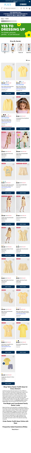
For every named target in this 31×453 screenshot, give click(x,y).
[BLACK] (3, 114)
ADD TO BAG (8, 93)
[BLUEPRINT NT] (18, 340)
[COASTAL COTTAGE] (5, 181)
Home (2, 18)
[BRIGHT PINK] (3, 245)
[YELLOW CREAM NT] (16, 340)
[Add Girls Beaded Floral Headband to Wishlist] (28, 97)
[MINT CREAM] (18, 245)
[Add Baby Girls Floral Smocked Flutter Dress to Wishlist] (13, 291)
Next (26, 389)
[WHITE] (5, 81)
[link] (21, 8)
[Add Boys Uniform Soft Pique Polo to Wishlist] (13, 64)
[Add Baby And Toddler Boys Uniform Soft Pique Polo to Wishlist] (28, 64)
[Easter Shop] (15, 30)
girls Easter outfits (19, 406)
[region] (15, 1)
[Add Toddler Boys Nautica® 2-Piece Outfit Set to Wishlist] (13, 356)
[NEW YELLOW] (2, 81)
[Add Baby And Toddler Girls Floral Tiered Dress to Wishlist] (13, 259)
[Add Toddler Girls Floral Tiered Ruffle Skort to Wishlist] (28, 259)
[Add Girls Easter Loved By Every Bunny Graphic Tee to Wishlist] (13, 324)
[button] (24, 8)
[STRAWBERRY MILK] (20, 307)
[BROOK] (3, 81)
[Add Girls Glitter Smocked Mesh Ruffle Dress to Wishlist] (28, 133)
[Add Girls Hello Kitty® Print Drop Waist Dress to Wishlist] (13, 133)
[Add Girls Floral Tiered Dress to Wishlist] (28, 197)
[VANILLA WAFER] (16, 114)
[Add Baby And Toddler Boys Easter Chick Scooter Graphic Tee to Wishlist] (13, 164)
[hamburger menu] (2, 8)
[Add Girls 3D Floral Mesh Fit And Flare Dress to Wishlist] (13, 228)
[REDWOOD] (5, 114)
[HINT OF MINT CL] (3, 181)
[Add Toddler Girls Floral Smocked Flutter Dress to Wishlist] (13, 197)
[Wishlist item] (24, 9)
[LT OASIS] (6, 81)
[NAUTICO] (20, 81)
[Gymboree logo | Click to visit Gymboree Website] (23, 4)
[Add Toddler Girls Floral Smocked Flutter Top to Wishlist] (28, 228)
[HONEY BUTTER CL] (2, 181)
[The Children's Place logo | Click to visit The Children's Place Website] (8, 4)
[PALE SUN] (2, 150)
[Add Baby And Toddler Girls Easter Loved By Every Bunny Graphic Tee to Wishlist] (28, 291)
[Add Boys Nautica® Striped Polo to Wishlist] (28, 324)
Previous (5, 389)
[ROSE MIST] (18, 307)
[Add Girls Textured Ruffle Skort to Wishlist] (28, 164)
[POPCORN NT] (2, 373)
